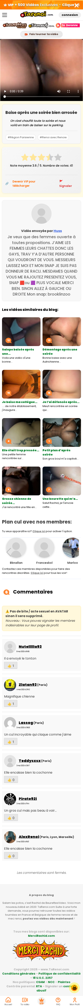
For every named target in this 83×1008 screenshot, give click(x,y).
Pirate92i (28, 798)
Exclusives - (47, 4)
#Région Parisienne (21, 137)
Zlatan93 (28, 684)
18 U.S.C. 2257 (43, 978)
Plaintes (64, 982)
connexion (70, 15)
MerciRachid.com (41, 936)
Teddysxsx (30, 760)
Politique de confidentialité (59, 974)
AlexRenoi (29, 836)
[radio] (25, 158)
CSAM (40, 982)
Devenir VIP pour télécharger (23, 184)
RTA (39, 986)
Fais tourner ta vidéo (43, 34)
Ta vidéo (25, 1004)
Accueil (8, 1004)
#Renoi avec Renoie (53, 137)
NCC (51, 982)
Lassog (26, 722)
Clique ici (38, 531)
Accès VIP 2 (41, 1001)
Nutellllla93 (30, 646)
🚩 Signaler (65, 183)
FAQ (58, 1004)
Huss (58, 231)
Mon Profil (75, 1004)
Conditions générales (18, 974)
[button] (74, 552)
